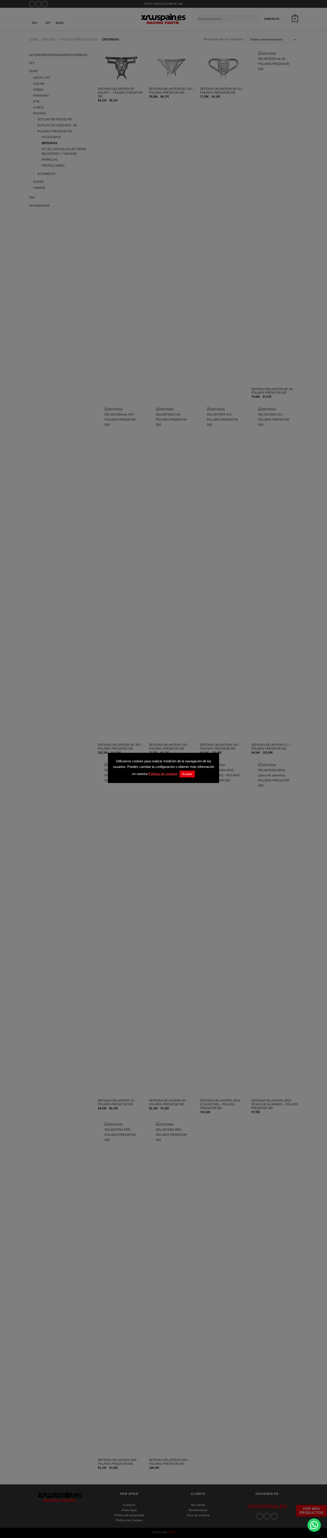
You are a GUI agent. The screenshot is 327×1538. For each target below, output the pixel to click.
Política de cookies (163, 774)
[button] (314, 1525)
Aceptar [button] (187, 774)
